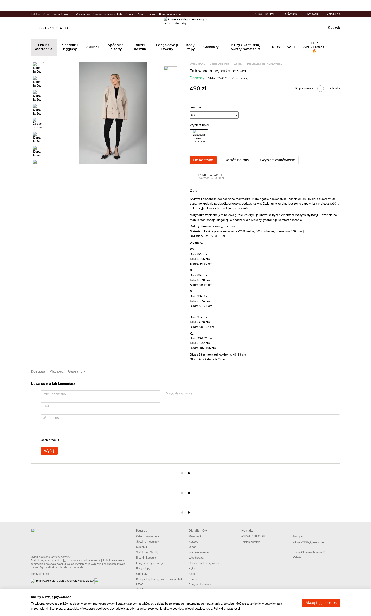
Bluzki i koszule (140, 47)
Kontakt (151, 14)
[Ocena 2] (73, 439)
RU (260, 14)
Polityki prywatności (226, 608)
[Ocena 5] (93, 439)
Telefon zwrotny (250, 542)
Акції (140, 14)
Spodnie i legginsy (70, 47)
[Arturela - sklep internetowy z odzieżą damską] (52, 539)
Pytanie (130, 14)
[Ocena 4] (86, 439)
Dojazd (297, 556)
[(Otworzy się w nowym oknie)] (97, 580)
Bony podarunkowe (170, 14)
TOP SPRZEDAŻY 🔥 (314, 47)
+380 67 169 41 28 (53, 28)
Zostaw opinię (240, 78)
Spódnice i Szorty (116, 47)
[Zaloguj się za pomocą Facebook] (196, 393)
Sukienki (93, 47)
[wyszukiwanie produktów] (336, 47)
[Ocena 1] (66, 439)
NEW (276, 47)
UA (254, 14)
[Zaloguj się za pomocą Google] (203, 393)
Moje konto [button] (195, 536)
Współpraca (83, 14)
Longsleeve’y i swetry (167, 47)
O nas (46, 14)
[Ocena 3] (79, 439)
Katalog (35, 14)
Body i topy (191, 47)
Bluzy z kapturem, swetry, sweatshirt (245, 47)
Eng (266, 14)
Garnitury (211, 47)
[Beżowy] (199, 138)
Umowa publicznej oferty (107, 14)
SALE (291, 47)
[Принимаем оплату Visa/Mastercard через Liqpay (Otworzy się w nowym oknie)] (62, 580)
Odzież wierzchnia (43, 47)
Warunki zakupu (63, 14)
